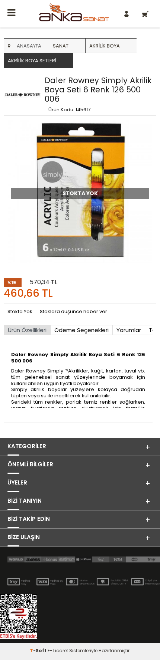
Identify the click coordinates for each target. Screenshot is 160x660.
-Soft (39, 650)
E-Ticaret (58, 650)
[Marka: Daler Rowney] (22, 95)
